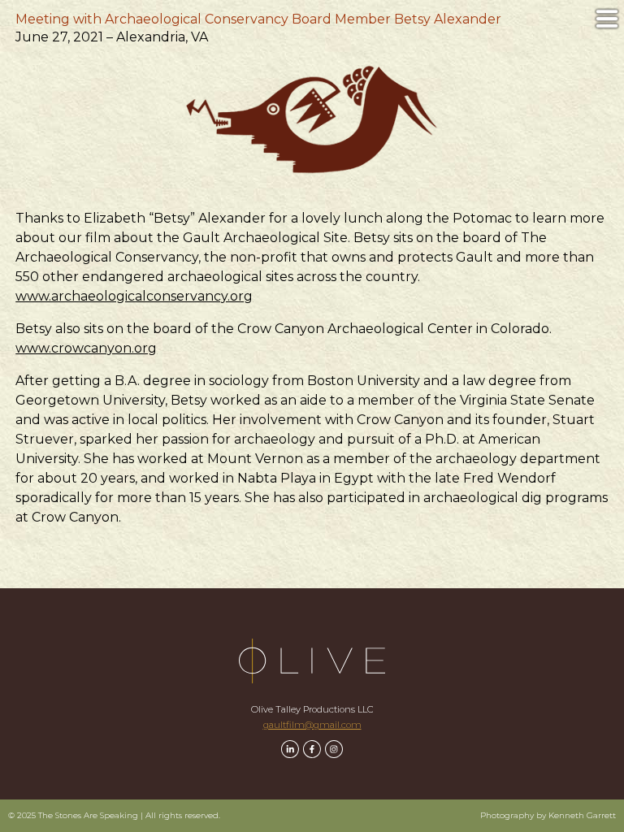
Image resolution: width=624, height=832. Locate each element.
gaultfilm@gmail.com (312, 724)
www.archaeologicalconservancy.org (134, 296)
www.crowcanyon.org (86, 348)
